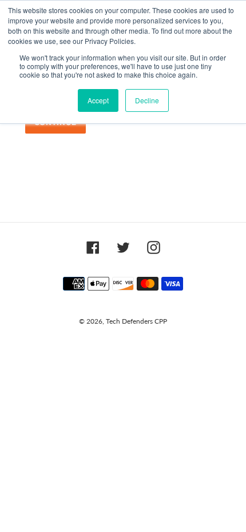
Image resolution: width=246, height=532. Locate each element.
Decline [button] (147, 100)
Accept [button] (98, 100)
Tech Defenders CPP (136, 321)
